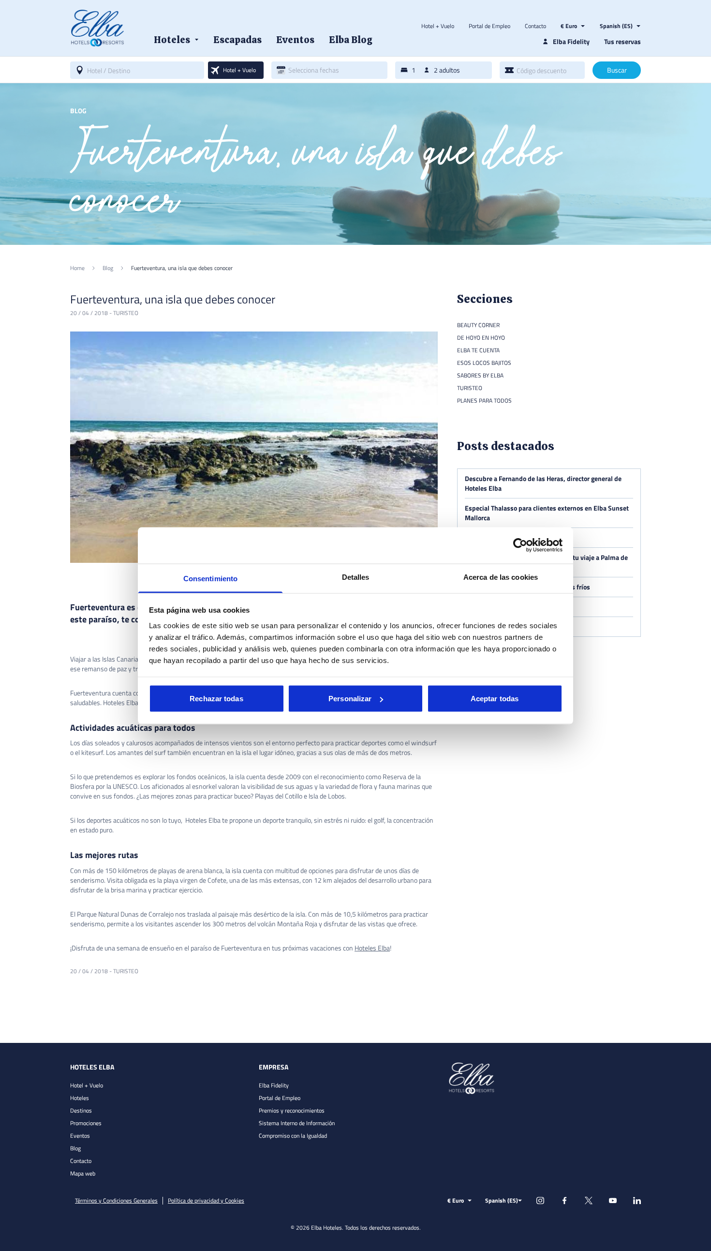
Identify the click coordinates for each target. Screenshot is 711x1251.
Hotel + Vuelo (437, 26)
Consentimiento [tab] (210, 578)
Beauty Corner (478, 325)
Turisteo (125, 312)
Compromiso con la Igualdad (293, 1135)
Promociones (86, 1123)
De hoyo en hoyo (481, 337)
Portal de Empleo (489, 26)
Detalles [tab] (356, 577)
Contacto (535, 26)
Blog (75, 1148)
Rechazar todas (216, 698)
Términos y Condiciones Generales (116, 1201)
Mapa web (82, 1173)
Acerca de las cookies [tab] (500, 577)
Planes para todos (484, 400)
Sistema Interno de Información (297, 1123)
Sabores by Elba (480, 375)
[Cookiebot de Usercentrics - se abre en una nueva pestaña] (520, 545)
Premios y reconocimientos (292, 1110)
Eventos (80, 1135)
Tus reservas (622, 41)
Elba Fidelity (274, 1085)
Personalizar (349, 698)
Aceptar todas (494, 698)
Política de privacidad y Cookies (206, 1201)
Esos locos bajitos (484, 362)
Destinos (81, 1110)
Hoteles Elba (372, 948)
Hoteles (79, 1097)
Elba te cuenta (478, 350)
